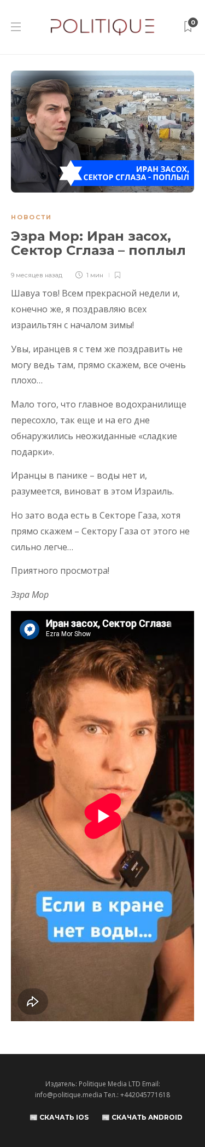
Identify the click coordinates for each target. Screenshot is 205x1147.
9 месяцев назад (36, 275)
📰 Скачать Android (142, 1117)
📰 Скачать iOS (59, 1117)
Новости (31, 217)
